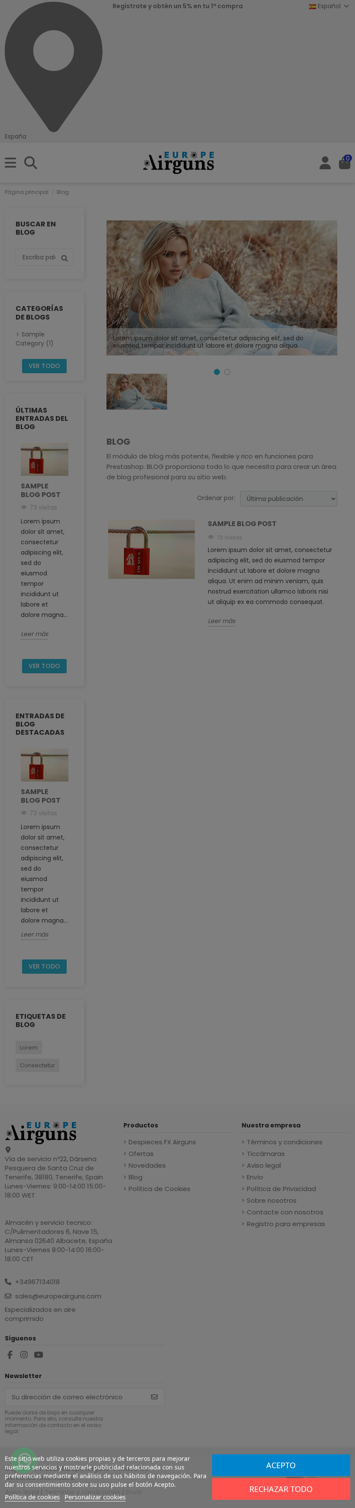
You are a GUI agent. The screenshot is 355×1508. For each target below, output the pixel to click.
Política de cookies (32, 1496)
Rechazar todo (281, 1489)
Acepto (281, 1465)
